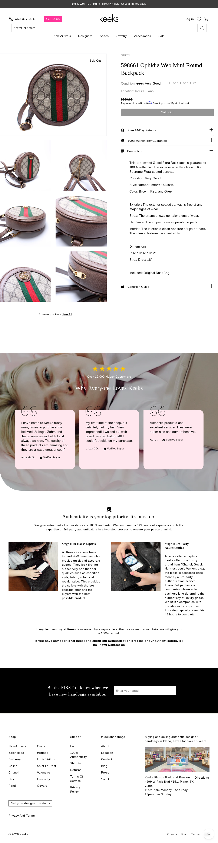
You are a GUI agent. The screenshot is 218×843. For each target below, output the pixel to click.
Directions (202, 777)
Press (105, 772)
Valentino (43, 772)
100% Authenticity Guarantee (147, 140)
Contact (106, 759)
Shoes (104, 36)
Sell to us (53, 19)
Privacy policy (75, 789)
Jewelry (121, 36)
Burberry (15, 759)
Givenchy (43, 779)
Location (107, 752)
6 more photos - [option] (55, 314)
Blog (104, 766)
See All (67, 314)
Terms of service (76, 778)
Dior (11, 779)
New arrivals (17, 746)
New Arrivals (62, 36)
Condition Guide (138, 286)
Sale (161, 36)
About (105, 746)
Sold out (107, 779)
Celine (13, 766)
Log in (189, 19)
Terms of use (200, 834)
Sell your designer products (30, 803)
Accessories (142, 36)
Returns (75, 770)
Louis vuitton (46, 759)
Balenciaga (16, 752)
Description (134, 151)
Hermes (42, 752)
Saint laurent (46, 766)
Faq (73, 746)
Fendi (13, 785)
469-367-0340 (26, 19)
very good (153, 83)
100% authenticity (78, 755)
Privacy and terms (22, 815)
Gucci (125, 55)
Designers (85, 36)
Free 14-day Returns (142, 130)
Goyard (42, 785)
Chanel (14, 772)
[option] (109, 4)
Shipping (76, 763)
